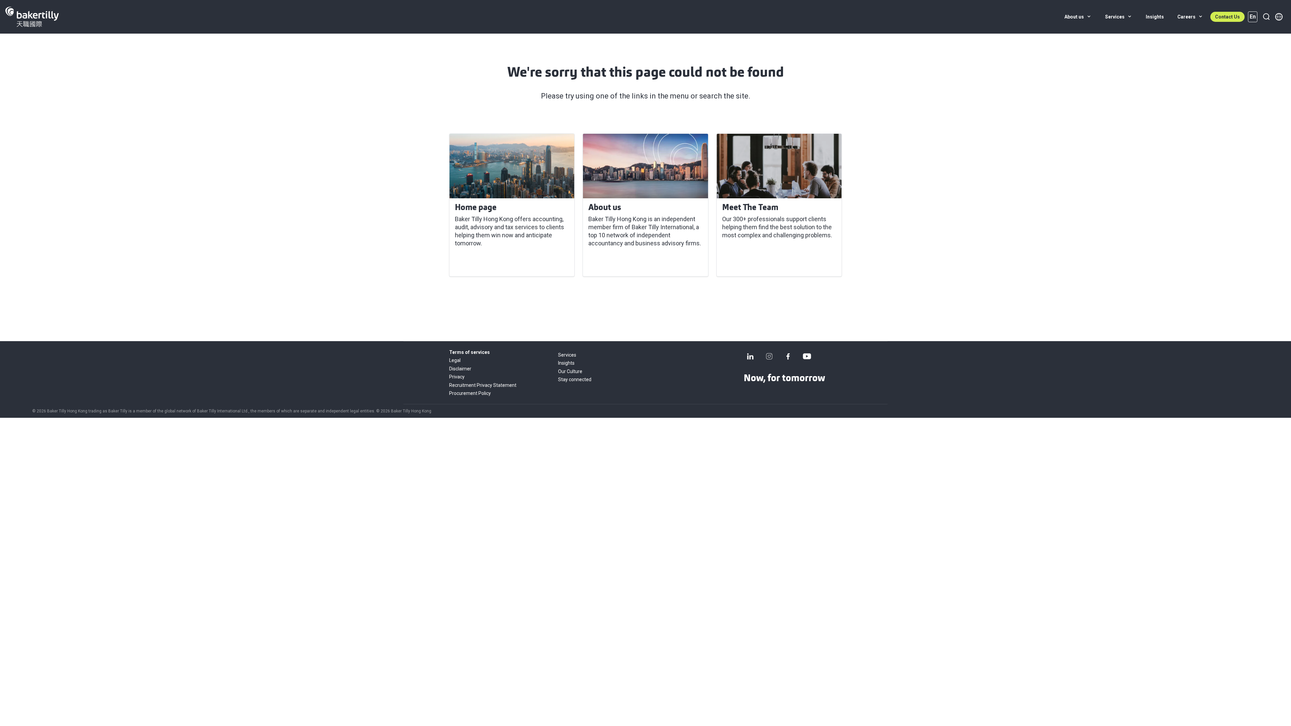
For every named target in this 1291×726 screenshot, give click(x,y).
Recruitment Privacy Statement (482, 385)
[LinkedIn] (750, 356)
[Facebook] (788, 356)
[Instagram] (769, 356)
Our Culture (570, 371)
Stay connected (574, 379)
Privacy (457, 376)
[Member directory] (1279, 17)
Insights (566, 363)
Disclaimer (460, 368)
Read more (474, 263)
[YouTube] (807, 356)
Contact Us (1227, 16)
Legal (455, 360)
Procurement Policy (470, 393)
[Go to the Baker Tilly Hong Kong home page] (32, 17)
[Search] (1266, 16)
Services (567, 355)
